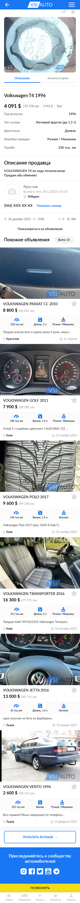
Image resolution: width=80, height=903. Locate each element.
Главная (9, 900)
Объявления (24, 900)
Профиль (71, 900)
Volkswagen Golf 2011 (25, 401)
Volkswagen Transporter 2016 (33, 594)
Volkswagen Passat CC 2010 (30, 304)
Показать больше (38, 837)
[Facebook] (32, 871)
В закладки (73, 11)
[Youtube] (48, 871)
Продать (40, 900)
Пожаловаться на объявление (40, 229)
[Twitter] (40, 871)
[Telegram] (56, 871)
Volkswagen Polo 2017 (25, 497)
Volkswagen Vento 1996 (27, 787)
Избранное (55, 900)
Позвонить (40, 888)
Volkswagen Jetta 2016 (26, 690)
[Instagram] (24, 871)
